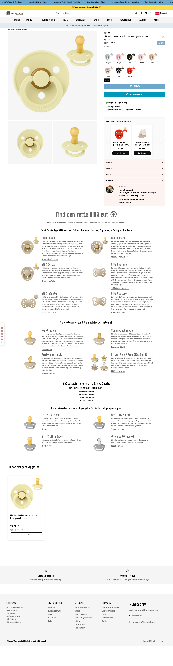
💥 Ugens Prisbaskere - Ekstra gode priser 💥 (86, 7)
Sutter (25, 29)
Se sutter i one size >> (118, 446)
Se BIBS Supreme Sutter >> (120, 288)
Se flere (107, 80)
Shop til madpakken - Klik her (38, 2)
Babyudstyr (30, 20)
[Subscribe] (164, 615)
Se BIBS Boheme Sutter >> (119, 257)
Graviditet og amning (54, 611)
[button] (150, 13)
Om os (104, 614)
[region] (134, 140)
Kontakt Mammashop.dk (82, 608)
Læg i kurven (121, 153)
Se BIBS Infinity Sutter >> (50, 313)
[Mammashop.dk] (15, 13)
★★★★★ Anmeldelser (110, 608)
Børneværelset (81, 20)
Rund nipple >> (47, 349)
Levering (77, 611)
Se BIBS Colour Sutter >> (50, 259)
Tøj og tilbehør (125, 20)
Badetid (109, 20)
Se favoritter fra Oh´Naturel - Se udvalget (67, 2)
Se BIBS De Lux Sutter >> (50, 281)
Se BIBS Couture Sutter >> (119, 313)
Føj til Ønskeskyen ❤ (135, 94)
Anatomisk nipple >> (48, 374)
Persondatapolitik (107, 618)
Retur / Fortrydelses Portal (83, 618)
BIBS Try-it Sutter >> (118, 371)
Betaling (77, 621)
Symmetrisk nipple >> (118, 347)
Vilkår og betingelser (108, 611)
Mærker (156, 20)
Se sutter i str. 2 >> (117, 429)
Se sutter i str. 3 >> (48, 446)
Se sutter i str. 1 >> (48, 429)
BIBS (109, 33)
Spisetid (96, 20)
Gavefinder (142, 20)
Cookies (104, 621)
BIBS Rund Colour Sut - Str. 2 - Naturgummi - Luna (23, 517)
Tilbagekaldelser (80, 628)
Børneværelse (52, 618)
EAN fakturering (80, 625)
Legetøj (65, 20)
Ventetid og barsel (48, 20)
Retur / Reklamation (81, 614)
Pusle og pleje (19, 29)
